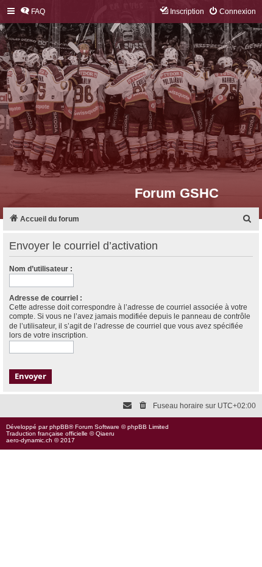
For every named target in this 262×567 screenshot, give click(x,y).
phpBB (59, 426)
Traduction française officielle (47, 433)
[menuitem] (32, 12)
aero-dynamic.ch (29, 440)
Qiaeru (105, 433)
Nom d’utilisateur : (41, 269)
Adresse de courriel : (45, 298)
